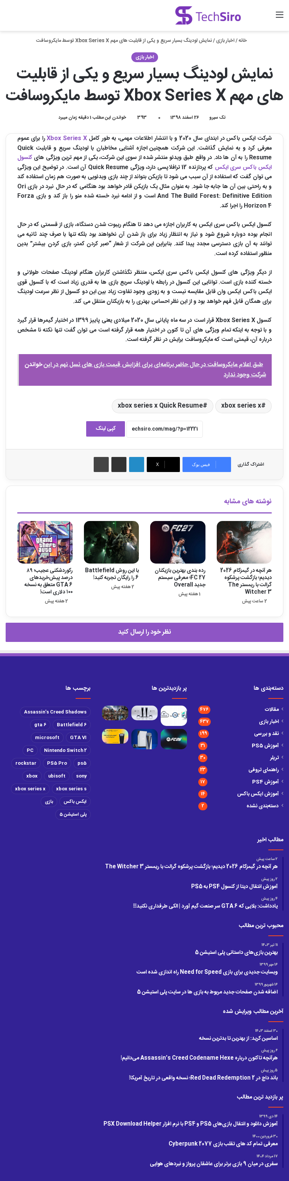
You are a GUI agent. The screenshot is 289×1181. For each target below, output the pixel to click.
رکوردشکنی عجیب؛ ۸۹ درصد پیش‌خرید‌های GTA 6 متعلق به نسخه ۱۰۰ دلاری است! (48, 581)
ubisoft (56, 776)
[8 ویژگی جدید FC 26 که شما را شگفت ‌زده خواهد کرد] (174, 739)
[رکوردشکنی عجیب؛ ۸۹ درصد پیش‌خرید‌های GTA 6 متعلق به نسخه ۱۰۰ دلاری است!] (45, 542)
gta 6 (40, 725)
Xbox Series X (67, 138)
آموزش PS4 (265, 782)
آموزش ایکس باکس (258, 794)
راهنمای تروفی (263, 770)
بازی (49, 801)
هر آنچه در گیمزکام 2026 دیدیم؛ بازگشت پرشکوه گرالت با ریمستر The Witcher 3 (246, 581)
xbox (32, 776)
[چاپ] (101, 464)
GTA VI (78, 737)
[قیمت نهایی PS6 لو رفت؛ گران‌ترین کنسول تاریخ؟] (144, 739)
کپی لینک (106, 428)
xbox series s (71, 789)
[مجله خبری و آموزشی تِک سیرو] (208, 15)
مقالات (272, 710)
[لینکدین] (136, 464)
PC (30, 750)
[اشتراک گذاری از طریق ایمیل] (118, 464)
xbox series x (241, 406)
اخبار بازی (225, 41)
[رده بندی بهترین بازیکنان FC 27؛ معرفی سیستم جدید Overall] (177, 542)
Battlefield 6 (72, 725)
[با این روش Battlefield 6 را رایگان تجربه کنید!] (111, 542)
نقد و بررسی (266, 734)
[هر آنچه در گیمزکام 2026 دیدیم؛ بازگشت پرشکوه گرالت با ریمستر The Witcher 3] (244, 542)
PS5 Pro (57, 763)
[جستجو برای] (266, 18)
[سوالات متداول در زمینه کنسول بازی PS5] (144, 713)
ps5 (82, 763)
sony (81, 776)
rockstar (26, 763)
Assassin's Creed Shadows (55, 712)
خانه (243, 41)
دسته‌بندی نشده (262, 806)
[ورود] (253, 18)
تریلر (274, 758)
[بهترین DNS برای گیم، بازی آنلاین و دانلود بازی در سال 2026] (174, 716)
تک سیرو (217, 117)
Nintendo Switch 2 (65, 750)
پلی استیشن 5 (73, 814)
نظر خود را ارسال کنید (144, 632)
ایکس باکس (75, 801)
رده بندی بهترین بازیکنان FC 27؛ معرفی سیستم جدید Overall (180, 578)
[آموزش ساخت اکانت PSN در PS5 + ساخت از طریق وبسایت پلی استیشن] (115, 736)
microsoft (47, 737)
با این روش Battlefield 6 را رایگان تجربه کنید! (112, 574)
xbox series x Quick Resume (160, 406)
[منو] (279, 18)
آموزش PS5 (265, 746)
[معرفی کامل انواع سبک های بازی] (115, 713)
